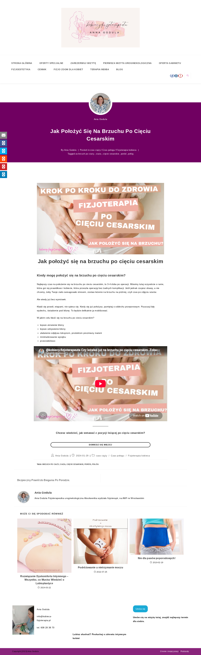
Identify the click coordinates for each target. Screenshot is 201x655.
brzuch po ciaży (86, 154)
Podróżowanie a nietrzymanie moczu (100, 567)
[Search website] (187, 76)
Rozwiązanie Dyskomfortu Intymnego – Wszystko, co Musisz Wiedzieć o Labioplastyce (44, 580)
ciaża (98, 154)
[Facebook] (172, 75)
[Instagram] (176, 75)
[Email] (3, 135)
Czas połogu (108, 150)
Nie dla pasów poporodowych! (156, 558)
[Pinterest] (3, 166)
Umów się (140, 608)
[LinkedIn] (3, 174)
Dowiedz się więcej (100, 445)
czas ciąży (95, 150)
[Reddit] (3, 158)
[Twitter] (3, 150)
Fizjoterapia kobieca (126, 150)
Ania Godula (100, 119)
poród (123, 154)
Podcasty (185, 651)
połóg (130, 154)
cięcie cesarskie (111, 154)
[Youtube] (180, 75)
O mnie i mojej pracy (169, 651)
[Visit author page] (23, 497)
